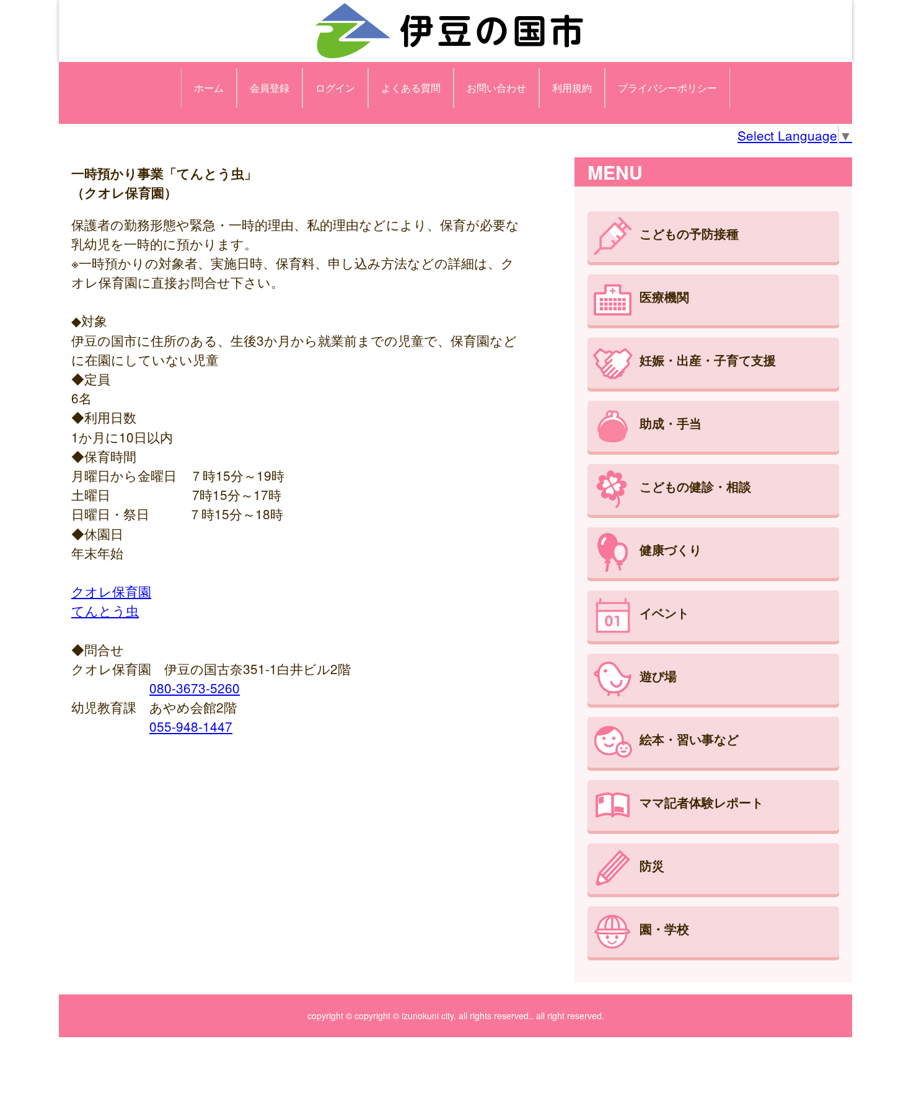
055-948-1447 (190, 726)
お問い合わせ (496, 88)
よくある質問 (411, 88)
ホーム (209, 88)
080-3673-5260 (194, 687)
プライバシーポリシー (667, 88)
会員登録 (269, 88)
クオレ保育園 (111, 591)
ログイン (335, 88)
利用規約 (572, 88)
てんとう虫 (105, 610)
